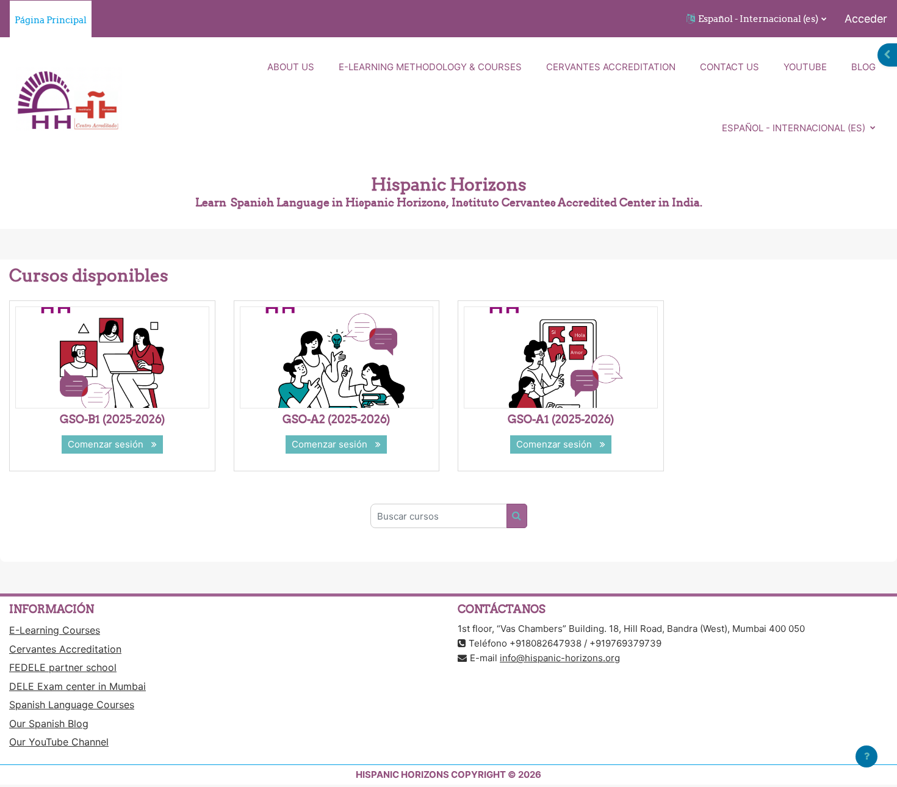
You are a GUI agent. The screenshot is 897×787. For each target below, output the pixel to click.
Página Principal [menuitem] (51, 20)
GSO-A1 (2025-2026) (561, 419)
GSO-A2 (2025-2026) (336, 419)
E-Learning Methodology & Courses (430, 67)
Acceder (866, 18)
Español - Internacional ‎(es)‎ (795, 128)
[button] (756, 18)
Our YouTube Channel (59, 742)
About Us (290, 67)
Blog (863, 67)
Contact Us (729, 67)
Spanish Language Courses (71, 704)
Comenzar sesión (108, 444)
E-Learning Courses (54, 630)
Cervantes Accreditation (610, 67)
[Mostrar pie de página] (866, 756)
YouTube (805, 67)
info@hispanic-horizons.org (560, 658)
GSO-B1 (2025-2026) (112, 419)
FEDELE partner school (63, 667)
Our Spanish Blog (48, 723)
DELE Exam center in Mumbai (77, 686)
